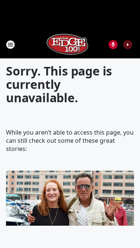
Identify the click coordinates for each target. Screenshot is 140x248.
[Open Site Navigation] (10, 44)
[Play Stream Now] (127, 44)
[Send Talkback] (113, 44)
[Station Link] (67, 44)
